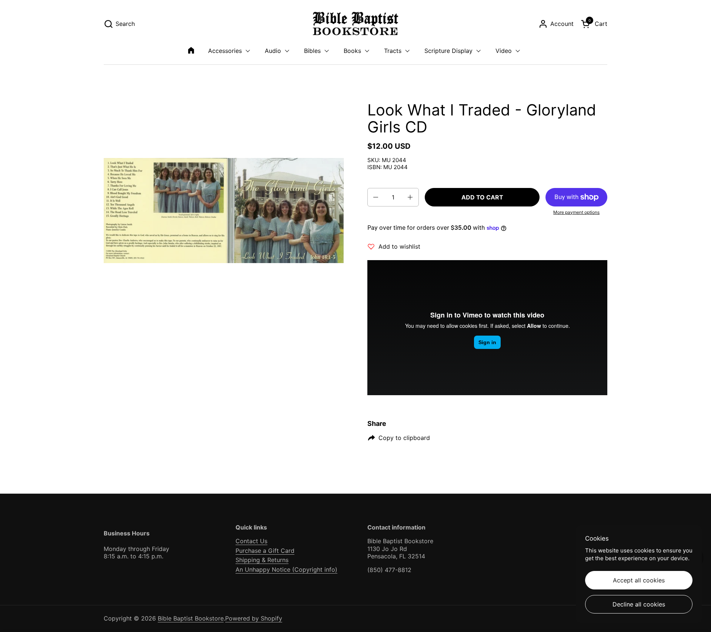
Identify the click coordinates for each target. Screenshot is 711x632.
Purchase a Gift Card (265, 550)
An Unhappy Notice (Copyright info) (286, 569)
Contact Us (251, 541)
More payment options (576, 212)
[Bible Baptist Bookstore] (355, 24)
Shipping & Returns (262, 560)
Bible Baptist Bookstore (191, 618)
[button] (119, 23)
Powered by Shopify (253, 618)
